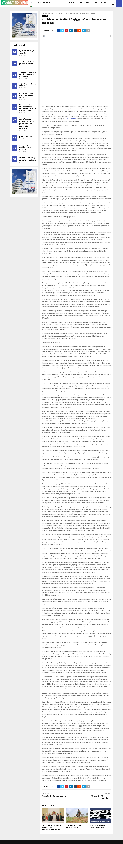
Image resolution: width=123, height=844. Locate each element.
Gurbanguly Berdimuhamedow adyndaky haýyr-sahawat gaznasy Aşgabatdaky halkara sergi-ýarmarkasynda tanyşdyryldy (27, 123)
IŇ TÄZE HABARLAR (44, 3)
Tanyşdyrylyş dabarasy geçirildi (54, 796)
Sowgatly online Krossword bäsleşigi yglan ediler (99, 826)
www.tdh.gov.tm (71, 119)
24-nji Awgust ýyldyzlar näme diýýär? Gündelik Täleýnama (26, 52)
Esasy (32, 3)
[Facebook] (112, 2)
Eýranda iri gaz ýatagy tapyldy (26, 137)
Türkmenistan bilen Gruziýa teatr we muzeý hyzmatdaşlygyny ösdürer (52, 827)
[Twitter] (114, 2)
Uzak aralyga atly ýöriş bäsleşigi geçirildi (74, 826)
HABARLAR (57, 3)
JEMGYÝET (45, 16)
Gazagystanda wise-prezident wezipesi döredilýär (25, 147)
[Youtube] (113, 4)
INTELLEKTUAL (70, 3)
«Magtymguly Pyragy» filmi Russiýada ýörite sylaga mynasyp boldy (27, 74)
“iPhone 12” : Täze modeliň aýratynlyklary (101, 797)
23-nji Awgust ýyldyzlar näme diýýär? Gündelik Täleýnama (26, 63)
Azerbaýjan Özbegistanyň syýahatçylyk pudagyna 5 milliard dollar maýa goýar (27, 159)
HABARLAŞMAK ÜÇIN (100, 3)
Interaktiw (84, 3)
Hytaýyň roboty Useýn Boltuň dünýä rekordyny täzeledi (26, 95)
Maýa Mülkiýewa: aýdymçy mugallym (27, 85)
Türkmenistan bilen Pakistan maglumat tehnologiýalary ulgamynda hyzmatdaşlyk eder (28, 107)
